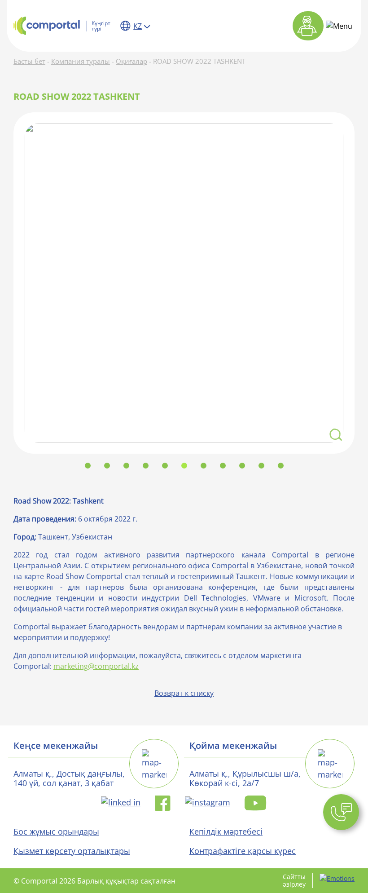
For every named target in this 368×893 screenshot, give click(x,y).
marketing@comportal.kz (96, 666)
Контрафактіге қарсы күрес (242, 850)
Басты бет (29, 61)
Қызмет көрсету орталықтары (71, 850)
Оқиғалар (131, 61)
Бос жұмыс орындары (56, 831)
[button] (341, 812)
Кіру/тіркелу (308, 25)
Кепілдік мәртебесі (226, 831)
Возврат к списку (184, 693)
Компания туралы (80, 61)
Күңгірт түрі (101, 26)
